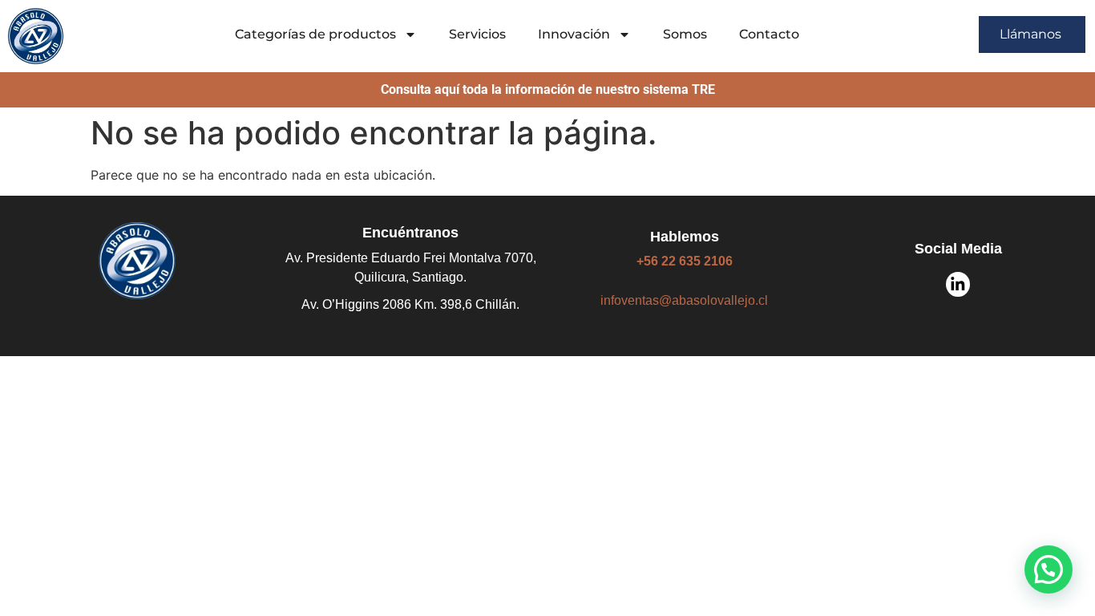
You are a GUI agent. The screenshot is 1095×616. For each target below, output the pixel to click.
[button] (1048, 569)
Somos (685, 34)
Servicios (477, 34)
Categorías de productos (315, 34)
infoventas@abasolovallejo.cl (684, 300)
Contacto (769, 34)
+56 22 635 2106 (684, 261)
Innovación (574, 34)
